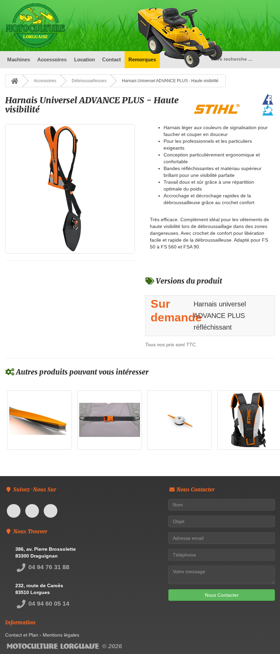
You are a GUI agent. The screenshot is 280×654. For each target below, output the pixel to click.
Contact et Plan (21, 635)
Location (84, 59)
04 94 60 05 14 (48, 603)
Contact (111, 59)
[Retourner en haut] (261, 635)
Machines (18, 59)
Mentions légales (61, 635)
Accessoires (52, 59)
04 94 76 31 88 (48, 567)
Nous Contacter (222, 595)
